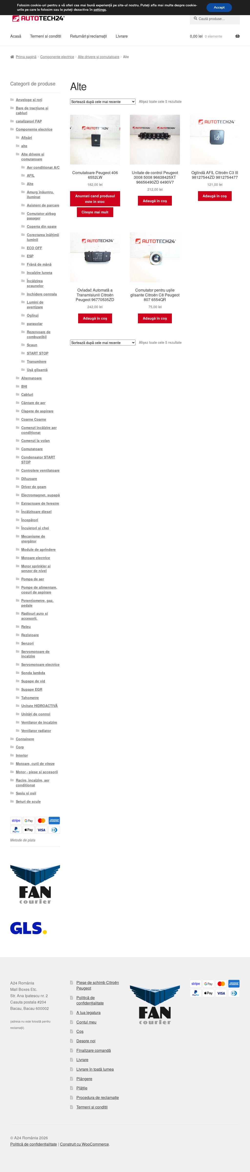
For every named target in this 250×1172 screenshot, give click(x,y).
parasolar (34, 323)
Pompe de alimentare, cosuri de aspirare (39, 590)
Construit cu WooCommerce (84, 1144)
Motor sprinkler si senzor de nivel (36, 568)
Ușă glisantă (37, 369)
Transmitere (36, 361)
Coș (79, 1031)
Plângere (84, 1078)
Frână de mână (39, 264)
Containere (25, 738)
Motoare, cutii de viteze (35, 763)
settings (100, 10)
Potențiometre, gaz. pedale (37, 603)
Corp (20, 746)
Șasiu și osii (26, 793)
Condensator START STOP (38, 459)
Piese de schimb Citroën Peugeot (97, 985)
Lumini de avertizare (35, 304)
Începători (29, 519)
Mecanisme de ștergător (33, 539)
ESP (30, 255)
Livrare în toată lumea (95, 1069)
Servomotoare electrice (40, 664)
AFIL (31, 175)
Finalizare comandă (93, 1050)
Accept (219, 7)
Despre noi (85, 1041)
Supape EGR (31, 689)
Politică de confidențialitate (90, 1000)
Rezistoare (30, 634)
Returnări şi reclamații (88, 36)
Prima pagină (26, 56)
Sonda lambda (33, 672)
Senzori (27, 643)
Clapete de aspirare (37, 410)
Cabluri (27, 394)
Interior (22, 755)
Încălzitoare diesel (36, 511)
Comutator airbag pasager (41, 216)
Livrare (122, 36)
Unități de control (35, 714)
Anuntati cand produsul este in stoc (95, 198)
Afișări (26, 137)
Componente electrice (57, 56)
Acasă (15, 36)
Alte (30, 183)
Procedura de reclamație (97, 1097)
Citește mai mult (95, 211)
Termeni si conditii (45, 36)
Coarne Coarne (33, 419)
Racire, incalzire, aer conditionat (32, 782)
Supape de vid (33, 681)
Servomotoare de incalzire (35, 654)
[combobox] (215, 18)
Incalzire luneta (39, 272)
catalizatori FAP (29, 121)
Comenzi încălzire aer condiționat (39, 430)
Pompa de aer (32, 578)
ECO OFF (34, 247)
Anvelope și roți (29, 99)
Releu (26, 626)
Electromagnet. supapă (40, 494)
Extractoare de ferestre (40, 503)
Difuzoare (29, 478)
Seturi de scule (28, 801)
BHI (24, 386)
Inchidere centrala (42, 294)
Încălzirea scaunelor (35, 283)
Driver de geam (33, 486)
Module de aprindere (38, 549)
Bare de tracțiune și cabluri (32, 110)
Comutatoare (32, 448)
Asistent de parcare (43, 205)
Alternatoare (31, 378)
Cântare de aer (33, 402)
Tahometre (30, 697)
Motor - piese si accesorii (37, 771)
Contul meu (86, 1022)
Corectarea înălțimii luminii (43, 237)
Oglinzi (33, 315)
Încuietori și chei (35, 527)
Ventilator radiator (36, 730)
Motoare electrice (35, 557)
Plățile (81, 1088)
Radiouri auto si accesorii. (34, 616)
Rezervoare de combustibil (39, 334)
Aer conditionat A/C (43, 167)
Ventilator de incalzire (39, 722)
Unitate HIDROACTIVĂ (39, 705)
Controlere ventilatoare (40, 470)
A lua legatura (88, 1012)
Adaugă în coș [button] (155, 200)
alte (24, 145)
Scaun (32, 344)
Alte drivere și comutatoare (98, 56)
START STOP (37, 353)
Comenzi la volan (35, 440)
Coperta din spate (42, 226)
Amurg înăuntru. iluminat (40, 194)
